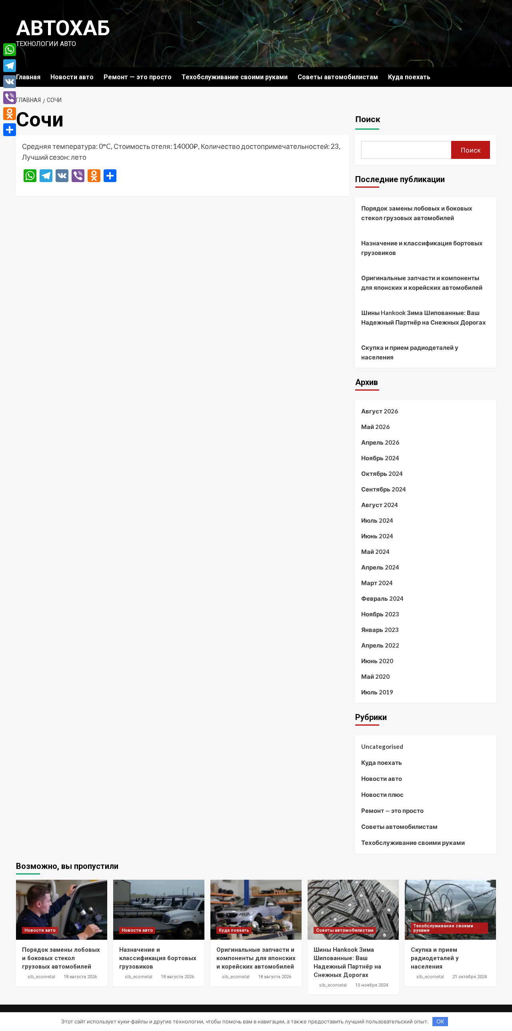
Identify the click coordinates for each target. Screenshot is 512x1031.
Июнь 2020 (377, 660)
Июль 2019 (377, 692)
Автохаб (63, 28)
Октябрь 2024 (382, 473)
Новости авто (72, 77)
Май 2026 (375, 426)
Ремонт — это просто (138, 77)
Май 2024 (375, 551)
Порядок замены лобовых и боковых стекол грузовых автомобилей (416, 213)
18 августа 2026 (80, 976)
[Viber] (10, 98)
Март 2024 (377, 582)
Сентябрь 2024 (383, 489)
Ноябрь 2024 (380, 457)
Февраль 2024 (382, 598)
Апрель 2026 (380, 442)
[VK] (10, 82)
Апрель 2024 (380, 567)
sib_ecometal (41, 976)
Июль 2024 (377, 520)
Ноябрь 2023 (380, 614)
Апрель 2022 (380, 645)
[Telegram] (10, 66)
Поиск (367, 119)
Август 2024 (379, 504)
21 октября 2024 (469, 976)
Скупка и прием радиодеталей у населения (409, 352)
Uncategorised (382, 746)
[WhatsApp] (10, 50)
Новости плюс (382, 794)
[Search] (491, 77)
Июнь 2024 (377, 536)
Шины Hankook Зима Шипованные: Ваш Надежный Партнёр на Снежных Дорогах (423, 317)
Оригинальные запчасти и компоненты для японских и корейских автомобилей (421, 282)
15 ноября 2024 (371, 985)
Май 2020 (375, 676)
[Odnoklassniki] (10, 114)
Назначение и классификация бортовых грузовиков (422, 247)
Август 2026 (379, 411)
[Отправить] (10, 130)
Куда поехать (409, 77)
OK (440, 1021)
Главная (28, 77)
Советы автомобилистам (338, 77)
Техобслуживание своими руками (235, 77)
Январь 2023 (380, 629)
